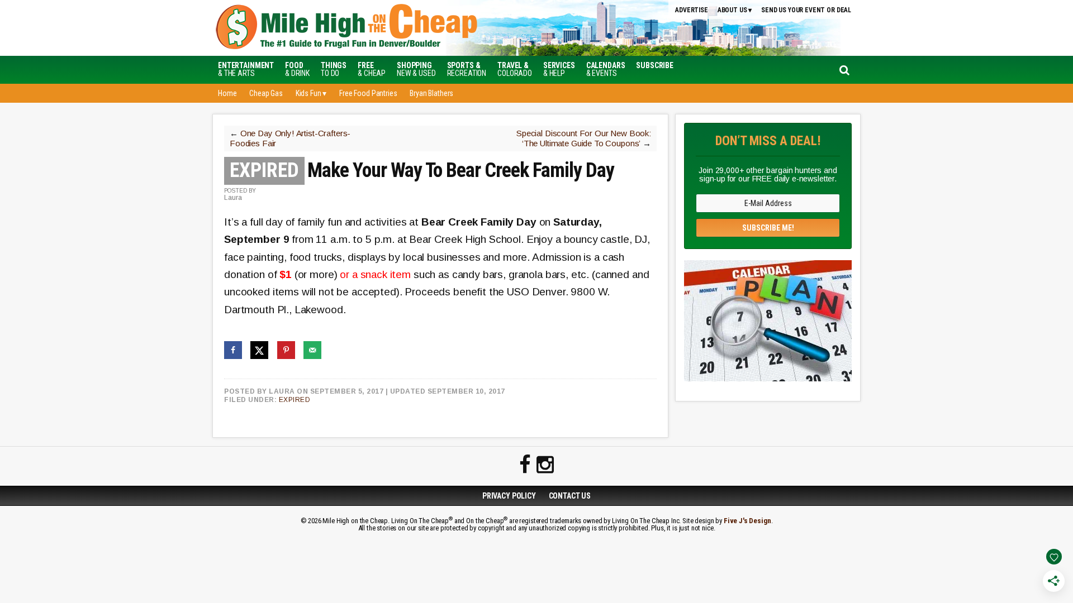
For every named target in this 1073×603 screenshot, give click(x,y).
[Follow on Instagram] (545, 465)
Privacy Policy (509, 495)
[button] (654, 65)
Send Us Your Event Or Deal (806, 10)
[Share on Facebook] (233, 350)
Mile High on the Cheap (399, 28)
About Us (732, 10)
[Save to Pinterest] (286, 350)
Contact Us (570, 495)
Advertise (691, 10)
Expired (295, 400)
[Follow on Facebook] (525, 465)
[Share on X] (259, 350)
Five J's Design (747, 520)
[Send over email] (312, 350)
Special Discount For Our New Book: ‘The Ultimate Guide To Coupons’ (583, 138)
